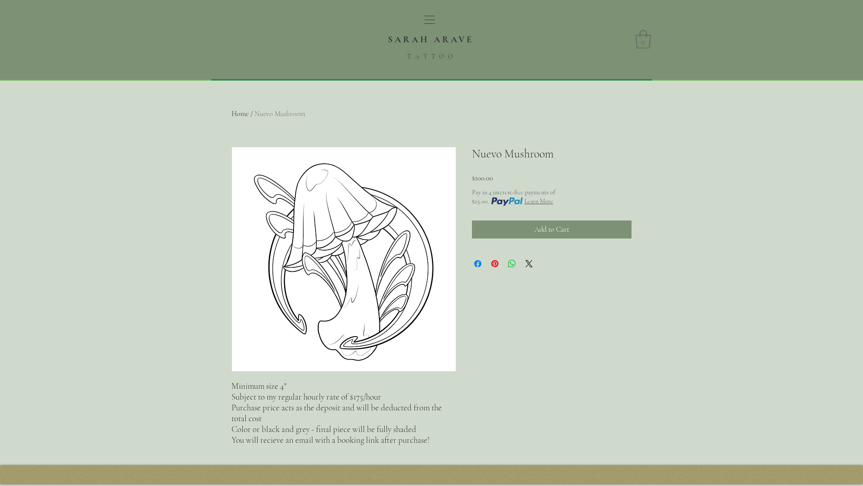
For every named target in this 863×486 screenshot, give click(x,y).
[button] (429, 20)
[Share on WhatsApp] (512, 263)
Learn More (539, 201)
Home (240, 113)
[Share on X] (529, 263)
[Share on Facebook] (477, 263)
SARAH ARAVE (431, 39)
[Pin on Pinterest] (494, 263)
